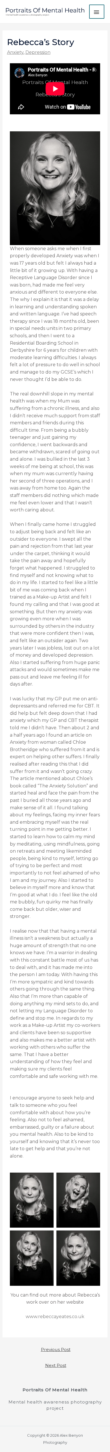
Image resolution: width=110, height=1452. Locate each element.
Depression (37, 52)
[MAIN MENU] (96, 12)
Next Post (55, 1365)
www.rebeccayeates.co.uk (55, 1316)
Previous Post (56, 1349)
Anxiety (15, 52)
